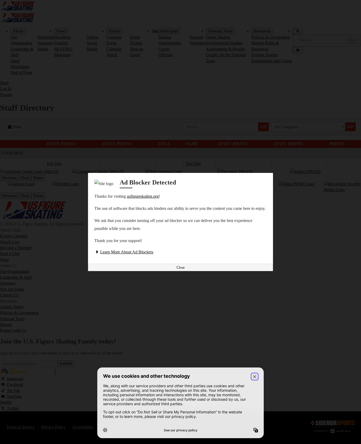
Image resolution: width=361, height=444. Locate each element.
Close (181, 268)
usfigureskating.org (143, 196)
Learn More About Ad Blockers (126, 252)
